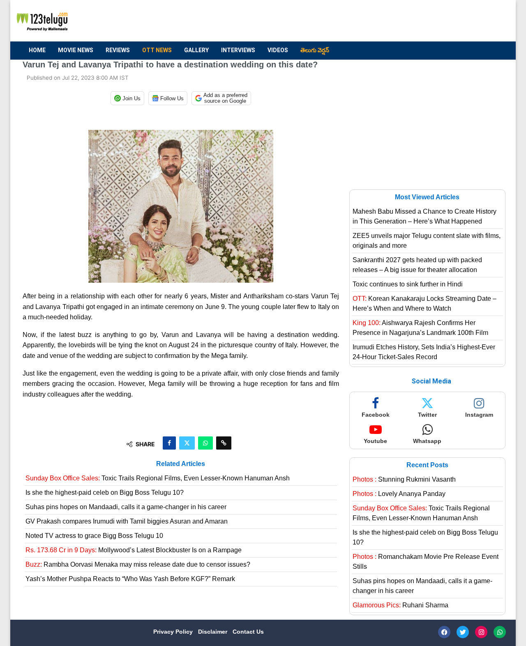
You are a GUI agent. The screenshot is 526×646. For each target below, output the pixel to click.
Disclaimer (213, 631)
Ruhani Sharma (400, 605)
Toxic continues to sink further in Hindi (408, 284)
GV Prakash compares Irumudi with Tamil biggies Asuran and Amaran (126, 521)
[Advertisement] (353, 20)
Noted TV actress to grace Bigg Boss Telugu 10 (94, 535)
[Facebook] (444, 632)
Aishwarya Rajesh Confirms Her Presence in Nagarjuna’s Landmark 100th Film (420, 327)
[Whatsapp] (500, 632)
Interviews (238, 50)
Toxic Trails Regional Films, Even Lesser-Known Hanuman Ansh (157, 478)
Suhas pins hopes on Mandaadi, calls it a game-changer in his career (125, 506)
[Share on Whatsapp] (205, 443)
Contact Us (248, 631)
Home (37, 50)
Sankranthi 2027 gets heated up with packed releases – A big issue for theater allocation (417, 264)
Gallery (196, 50)
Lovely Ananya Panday (399, 493)
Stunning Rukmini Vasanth (404, 479)
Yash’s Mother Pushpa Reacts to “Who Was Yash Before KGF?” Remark (130, 578)
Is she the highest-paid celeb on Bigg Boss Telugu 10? (104, 492)
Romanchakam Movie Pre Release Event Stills (425, 561)
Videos (278, 50)
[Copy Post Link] (223, 443)
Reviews (118, 50)
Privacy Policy (173, 631)
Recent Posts (427, 464)
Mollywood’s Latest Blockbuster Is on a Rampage (133, 550)
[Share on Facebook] (169, 443)
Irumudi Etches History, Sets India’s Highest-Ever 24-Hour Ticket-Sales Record (424, 352)
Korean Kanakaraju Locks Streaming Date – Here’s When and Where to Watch (424, 303)
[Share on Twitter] (187, 443)
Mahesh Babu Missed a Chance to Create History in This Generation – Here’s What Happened (424, 216)
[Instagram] (481, 632)
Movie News (75, 50)
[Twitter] (463, 632)
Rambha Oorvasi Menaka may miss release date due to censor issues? (137, 564)
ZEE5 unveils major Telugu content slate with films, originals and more (427, 240)
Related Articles (180, 463)
